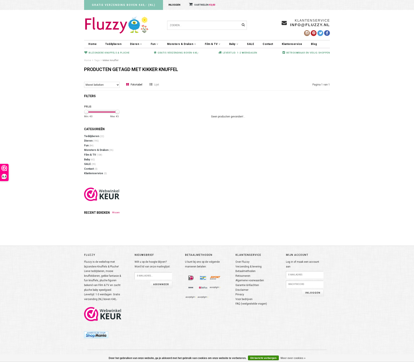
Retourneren (242, 275)
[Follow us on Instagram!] (307, 33)
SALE (250, 44)
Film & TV (211, 44)
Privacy (239, 294)
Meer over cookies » (293, 358)
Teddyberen (113, 44)
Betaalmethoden (245, 271)
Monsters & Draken (180, 44)
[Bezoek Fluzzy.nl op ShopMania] (96, 334)
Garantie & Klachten (247, 285)
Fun (153, 44)
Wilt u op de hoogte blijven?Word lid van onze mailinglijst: (152, 264)
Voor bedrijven (243, 299)
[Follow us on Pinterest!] (314, 33)
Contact (268, 44)
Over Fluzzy (242, 261)
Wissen (116, 212)
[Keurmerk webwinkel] (103, 314)
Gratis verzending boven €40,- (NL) (123, 4)
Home (92, 44)
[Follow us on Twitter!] (320, 33)
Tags (97, 60)
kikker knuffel (110, 60)
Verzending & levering (248, 266)
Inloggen (174, 4)
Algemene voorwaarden (249, 280)
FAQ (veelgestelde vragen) (251, 303)
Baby (232, 44)
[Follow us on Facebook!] (327, 33)
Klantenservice (292, 44)
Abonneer (161, 284)
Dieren (134, 44)
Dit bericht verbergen (263, 358)
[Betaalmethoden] (191, 278)
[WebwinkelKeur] (102, 194)
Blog (314, 44)
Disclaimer (241, 289)
